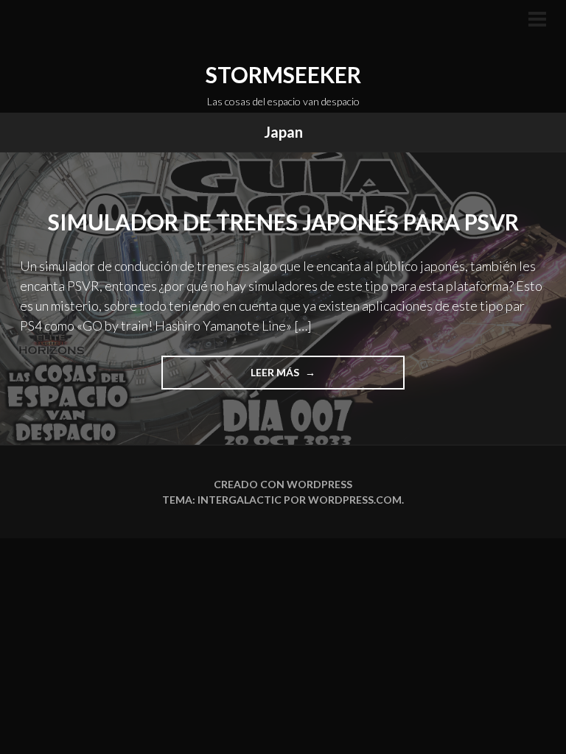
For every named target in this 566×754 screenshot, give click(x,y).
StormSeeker (283, 74)
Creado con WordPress (283, 484)
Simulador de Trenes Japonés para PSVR (283, 221)
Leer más (291, 377)
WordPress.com (355, 499)
